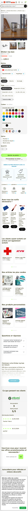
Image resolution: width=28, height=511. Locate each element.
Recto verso (6, 143)
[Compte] (22, 2)
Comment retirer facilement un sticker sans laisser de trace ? (13, 340)
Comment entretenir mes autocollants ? (11, 351)
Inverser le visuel (8, 141)
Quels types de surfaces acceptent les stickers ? (11, 346)
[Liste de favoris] (19, 2)
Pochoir (5, 139)
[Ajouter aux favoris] (25, 16)
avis (6, 56)
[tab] (11, 266)
